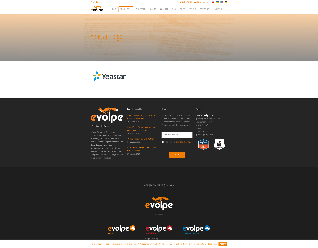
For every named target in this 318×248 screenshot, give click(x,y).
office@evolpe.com (203, 2)
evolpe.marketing (151, 239)
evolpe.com (159, 214)
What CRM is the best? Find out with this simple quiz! (141, 149)
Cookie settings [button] (199, 244)
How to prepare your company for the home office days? (141, 117)
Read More (212, 244)
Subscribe (177, 155)
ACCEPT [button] (223, 244)
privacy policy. (183, 141)
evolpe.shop (112, 239)
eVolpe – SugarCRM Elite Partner (140, 139)
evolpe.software (188, 239)
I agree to (178, 141)
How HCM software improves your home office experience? (141, 128)
